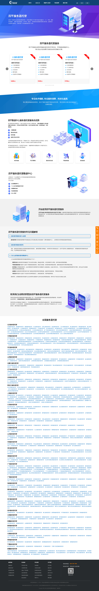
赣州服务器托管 (64, 429)
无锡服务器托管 (20, 406)
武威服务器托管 (55, 535)
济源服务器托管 (81, 444)
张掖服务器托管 (64, 535)
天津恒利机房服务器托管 (85, 343)
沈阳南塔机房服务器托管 (51, 373)
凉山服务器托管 (16, 504)
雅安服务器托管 (57, 502)
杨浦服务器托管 (63, 395)
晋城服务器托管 (45, 359)
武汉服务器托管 (11, 450)
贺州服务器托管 (14, 480)
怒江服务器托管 (50, 518)
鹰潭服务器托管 (55, 429)
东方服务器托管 (81, 485)
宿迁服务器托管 (31, 408)
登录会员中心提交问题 (74, 566)
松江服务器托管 (30, 397)
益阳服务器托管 (81, 458)
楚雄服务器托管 (80, 517)
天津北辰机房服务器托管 (73, 343)
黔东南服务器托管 (74, 512)
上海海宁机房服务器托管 (84, 398)
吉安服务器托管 (72, 429)
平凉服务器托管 (72, 535)
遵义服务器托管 (29, 512)
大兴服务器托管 (24, 328)
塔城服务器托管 (41, 552)
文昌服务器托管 (64, 485)
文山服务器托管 (13, 518)
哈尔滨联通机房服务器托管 (67, 389)
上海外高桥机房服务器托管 (14, 400)
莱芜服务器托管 (22, 437)
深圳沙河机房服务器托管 (78, 471)
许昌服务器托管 (14, 445)
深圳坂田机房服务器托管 (15, 474)
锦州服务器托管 (63, 371)
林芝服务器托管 (64, 523)
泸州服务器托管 (38, 501)
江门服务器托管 (63, 466)
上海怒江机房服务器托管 (78, 400)
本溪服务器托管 (45, 371)
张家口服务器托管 (65, 349)
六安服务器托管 (31, 420)
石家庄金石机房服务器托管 (53, 351)
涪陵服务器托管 (20, 491)
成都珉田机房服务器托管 (81, 504)
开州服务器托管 (62, 495)
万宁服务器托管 (72, 485)
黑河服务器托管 (21, 389)
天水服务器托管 (47, 535)
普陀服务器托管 (45, 395)
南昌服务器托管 (11, 429)
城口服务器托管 (18, 495)
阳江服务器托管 (48, 467)
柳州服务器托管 (20, 479)
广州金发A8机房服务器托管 (79, 469)
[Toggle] (10, 236)
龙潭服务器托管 (28, 379)
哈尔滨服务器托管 (11, 387)
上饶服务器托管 (14, 431)
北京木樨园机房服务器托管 (82, 328)
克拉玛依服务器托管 (23, 550)
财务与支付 (50, 572)
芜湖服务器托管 (20, 419)
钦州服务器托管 (64, 479)
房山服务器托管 (73, 326)
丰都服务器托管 (27, 495)
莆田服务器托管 (28, 425)
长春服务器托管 (11, 379)
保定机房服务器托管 (38, 352)
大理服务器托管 (33, 518)
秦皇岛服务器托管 (30, 349)
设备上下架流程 (25, 570)
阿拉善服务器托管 (35, 367)
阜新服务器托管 (80, 371)
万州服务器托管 (11, 491)
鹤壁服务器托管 (55, 444)
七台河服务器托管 (86, 387)
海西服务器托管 (73, 541)
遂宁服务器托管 (72, 501)
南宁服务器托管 (11, 479)
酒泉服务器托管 (81, 535)
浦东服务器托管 (13, 397)
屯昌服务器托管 (14, 487)
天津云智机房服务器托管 (46, 343)
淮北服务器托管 (55, 419)
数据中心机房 (47, 2)
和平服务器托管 (11, 338)
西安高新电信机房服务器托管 (17, 529)
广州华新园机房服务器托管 (24, 471)
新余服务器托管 (47, 429)
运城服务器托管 (71, 359)
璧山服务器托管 (85, 493)
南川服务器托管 (81, 496)
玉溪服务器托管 (28, 517)
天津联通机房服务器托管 (20, 343)
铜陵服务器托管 (64, 419)
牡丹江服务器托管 (12, 389)
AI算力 (30, 2)
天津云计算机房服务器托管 (59, 343)
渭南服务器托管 (45, 527)
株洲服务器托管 (20, 458)
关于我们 (50, 565)
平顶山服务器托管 (37, 444)
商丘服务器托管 (50, 445)
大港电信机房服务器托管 (80, 339)
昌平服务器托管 (15, 328)
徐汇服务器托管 (20, 395)
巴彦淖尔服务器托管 (79, 365)
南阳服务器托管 (41, 445)
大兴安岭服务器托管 (40, 389)
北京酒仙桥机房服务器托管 (17, 331)
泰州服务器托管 (23, 408)
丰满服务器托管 (45, 379)
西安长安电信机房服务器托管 (77, 529)
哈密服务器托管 (42, 550)
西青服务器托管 (71, 338)
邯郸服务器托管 (39, 349)
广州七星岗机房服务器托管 (51, 471)
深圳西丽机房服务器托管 (48, 472)
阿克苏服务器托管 (81, 550)
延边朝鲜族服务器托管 (58, 381)
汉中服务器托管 (63, 527)
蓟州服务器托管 (56, 339)
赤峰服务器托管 (39, 365)
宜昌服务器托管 (37, 450)
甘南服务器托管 (40, 537)
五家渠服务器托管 (17, 554)
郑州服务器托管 (11, 444)
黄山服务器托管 (81, 419)
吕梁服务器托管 (13, 360)
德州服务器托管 (39, 437)
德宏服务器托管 (41, 518)
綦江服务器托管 (42, 493)
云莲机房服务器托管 (40, 400)
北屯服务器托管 (26, 554)
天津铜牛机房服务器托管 (51, 341)
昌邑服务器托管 (20, 379)
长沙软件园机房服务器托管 (51, 459)
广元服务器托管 (64, 501)
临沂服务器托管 (30, 437)
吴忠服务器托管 (29, 546)
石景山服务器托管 (46, 326)
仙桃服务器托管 (39, 451)
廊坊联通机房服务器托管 (78, 352)
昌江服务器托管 (49, 487)
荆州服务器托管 (80, 450)
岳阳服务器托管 (54, 458)
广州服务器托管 (11, 466)
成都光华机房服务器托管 (27, 504)
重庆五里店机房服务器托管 (74, 506)
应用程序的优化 (38, 570)
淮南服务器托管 (37, 419)
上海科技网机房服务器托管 (34, 398)
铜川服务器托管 (20, 527)
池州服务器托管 (49, 420)
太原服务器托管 (11, 359)
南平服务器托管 (63, 425)
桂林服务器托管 (28, 479)
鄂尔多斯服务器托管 (57, 365)
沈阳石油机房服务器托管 (64, 373)
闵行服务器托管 (71, 395)
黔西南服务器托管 (56, 512)
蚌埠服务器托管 (28, 419)
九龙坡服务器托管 (65, 491)
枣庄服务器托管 (37, 436)
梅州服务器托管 (22, 467)
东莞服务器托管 (65, 467)
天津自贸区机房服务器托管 (64, 341)
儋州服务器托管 (55, 485)
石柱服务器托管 (20, 496)
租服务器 (10, 565)
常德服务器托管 (63, 458)
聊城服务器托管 (48, 437)
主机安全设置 (37, 567)
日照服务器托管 (13, 437)
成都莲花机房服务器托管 (23, 506)
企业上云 (38, 2)
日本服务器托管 (75, 373)
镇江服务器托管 (14, 408)
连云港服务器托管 (63, 406)
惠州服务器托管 (13, 467)
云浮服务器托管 (15, 469)
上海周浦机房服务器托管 (79, 397)
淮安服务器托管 (72, 406)
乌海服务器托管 (30, 365)
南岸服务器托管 (75, 491)
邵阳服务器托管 (45, 458)
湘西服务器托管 (40, 459)
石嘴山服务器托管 (20, 546)
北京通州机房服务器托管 (26, 333)
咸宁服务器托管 (13, 451)
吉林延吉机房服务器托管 (83, 381)
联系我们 (50, 575)
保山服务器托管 (37, 517)
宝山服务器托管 (80, 395)
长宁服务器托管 (28, 395)
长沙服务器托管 (11, 458)
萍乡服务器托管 (29, 429)
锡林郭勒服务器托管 (25, 367)
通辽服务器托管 (48, 365)
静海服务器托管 (48, 339)
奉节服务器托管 (79, 495)
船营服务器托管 (37, 379)
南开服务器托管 (37, 338)
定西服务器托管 (14, 537)
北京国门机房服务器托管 (69, 328)
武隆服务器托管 (44, 495)
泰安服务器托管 (80, 436)
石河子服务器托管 (71, 552)
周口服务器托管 (67, 445)
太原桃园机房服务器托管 (50, 360)
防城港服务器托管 (55, 479)
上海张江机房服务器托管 (34, 402)
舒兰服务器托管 (71, 379)
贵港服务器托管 (72, 479)
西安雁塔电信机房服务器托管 (47, 529)
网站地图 (50, 577)
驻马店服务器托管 (76, 445)
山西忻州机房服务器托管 (24, 360)
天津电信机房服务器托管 (33, 343)
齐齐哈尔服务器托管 (22, 387)
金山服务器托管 (22, 397)
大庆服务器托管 (58, 387)
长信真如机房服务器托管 (21, 402)
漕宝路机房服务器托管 (66, 397)
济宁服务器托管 (71, 436)
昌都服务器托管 (20, 523)
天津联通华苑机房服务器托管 (24, 341)
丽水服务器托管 (13, 414)
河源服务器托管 (39, 467)
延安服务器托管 (54, 527)
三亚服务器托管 (20, 485)
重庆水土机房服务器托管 (61, 506)
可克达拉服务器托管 (61, 552)
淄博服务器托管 (28, 436)
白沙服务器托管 (40, 487)
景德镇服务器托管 (20, 429)
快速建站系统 (11, 575)
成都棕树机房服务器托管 (68, 504)
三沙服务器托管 (28, 485)
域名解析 (36, 565)
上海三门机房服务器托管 (48, 398)
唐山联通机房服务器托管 (40, 351)
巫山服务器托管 (87, 495)
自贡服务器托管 (20, 501)
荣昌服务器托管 (77, 493)
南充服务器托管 (14, 502)
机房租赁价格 (11, 570)
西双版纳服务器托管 (23, 518)
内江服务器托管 (81, 501)
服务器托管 (10, 567)
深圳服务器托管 (28, 466)
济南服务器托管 (11, 436)
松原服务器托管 (39, 381)
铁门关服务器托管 (35, 554)
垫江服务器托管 (36, 495)
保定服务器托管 (56, 349)
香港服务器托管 (16, 375)
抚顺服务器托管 (37, 371)
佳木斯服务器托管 (76, 387)
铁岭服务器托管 (22, 373)
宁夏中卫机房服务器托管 (57, 546)
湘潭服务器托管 (28, 458)
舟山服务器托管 (80, 412)
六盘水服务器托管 (20, 512)
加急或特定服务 (25, 575)
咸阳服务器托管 (37, 527)
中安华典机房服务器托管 (38, 341)
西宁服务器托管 (11, 541)
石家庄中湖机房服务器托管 (67, 351)
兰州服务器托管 (11, 535)
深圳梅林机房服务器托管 (74, 472)
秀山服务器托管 (29, 496)
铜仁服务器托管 (47, 512)
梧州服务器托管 (37, 479)
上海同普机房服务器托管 (65, 400)
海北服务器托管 (28, 541)
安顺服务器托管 (38, 512)
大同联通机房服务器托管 (63, 360)
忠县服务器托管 (53, 495)
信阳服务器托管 (58, 445)
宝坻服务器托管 (22, 339)
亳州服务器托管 (40, 420)
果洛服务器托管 (56, 541)
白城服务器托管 (48, 381)
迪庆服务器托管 (58, 518)
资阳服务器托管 (75, 502)
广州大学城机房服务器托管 (65, 469)
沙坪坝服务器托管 (56, 491)
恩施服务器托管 (30, 451)
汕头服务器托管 (45, 466)
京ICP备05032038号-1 (62, 585)
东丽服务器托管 (63, 338)
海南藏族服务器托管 (47, 541)
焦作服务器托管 (72, 444)
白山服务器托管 (30, 381)
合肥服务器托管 (11, 419)
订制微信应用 (11, 572)
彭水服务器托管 (46, 496)
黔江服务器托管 (25, 493)
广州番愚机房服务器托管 (52, 469)
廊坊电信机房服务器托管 (27, 351)
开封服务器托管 (20, 444)
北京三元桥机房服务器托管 (66, 333)
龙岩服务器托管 (71, 425)
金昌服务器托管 (29, 535)
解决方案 (65, 2)
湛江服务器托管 (71, 466)
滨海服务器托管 (30, 339)
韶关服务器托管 (20, 466)
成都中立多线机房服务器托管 (54, 504)
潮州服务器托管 (82, 467)
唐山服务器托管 (21, 349)
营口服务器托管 (71, 371)
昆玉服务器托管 (44, 554)
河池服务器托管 (23, 480)
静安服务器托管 (37, 395)
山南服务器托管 (28, 523)
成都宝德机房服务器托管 (48, 506)
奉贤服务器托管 (48, 397)
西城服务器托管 (20, 326)
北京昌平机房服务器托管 (83, 331)
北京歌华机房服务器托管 (56, 331)
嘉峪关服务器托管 (20, 535)
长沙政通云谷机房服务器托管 (66, 459)
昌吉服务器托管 (51, 550)
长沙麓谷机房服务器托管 (80, 459)
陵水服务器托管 (66, 487)
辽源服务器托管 (13, 381)
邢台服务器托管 (48, 349)
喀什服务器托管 (15, 552)
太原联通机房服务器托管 (37, 360)
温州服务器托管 (28, 412)
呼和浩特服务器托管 (12, 365)
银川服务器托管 (11, 546)
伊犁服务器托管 (33, 552)
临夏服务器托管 (31, 537)
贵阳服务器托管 (11, 512)
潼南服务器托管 (51, 493)
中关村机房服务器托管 (37, 330)
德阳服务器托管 (47, 501)
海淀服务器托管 (55, 326)
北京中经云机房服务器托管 (69, 331)
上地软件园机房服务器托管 (75, 330)
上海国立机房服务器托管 (71, 398)
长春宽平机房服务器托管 (70, 381)
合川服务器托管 (63, 496)
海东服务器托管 (20, 541)
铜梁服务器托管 (59, 493)
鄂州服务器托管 (54, 450)
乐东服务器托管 (57, 487)
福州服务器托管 (11, 425)
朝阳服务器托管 (28, 326)
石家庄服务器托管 (11, 349)
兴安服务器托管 (15, 367)
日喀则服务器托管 (37, 523)
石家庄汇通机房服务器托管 (64, 352)
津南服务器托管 (80, 338)
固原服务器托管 (38, 546)
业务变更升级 (24, 572)
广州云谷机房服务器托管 (38, 471)
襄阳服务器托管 (45, 450)
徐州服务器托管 (28, 406)
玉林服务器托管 (81, 479)
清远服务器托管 (56, 467)
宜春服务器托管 (81, 429)
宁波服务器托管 (20, 412)
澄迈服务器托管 (23, 487)
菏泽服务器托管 (65, 437)
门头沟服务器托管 (64, 326)
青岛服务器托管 (20, 436)
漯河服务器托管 (23, 445)
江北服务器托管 (47, 491)
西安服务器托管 (11, 527)
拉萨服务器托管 (11, 523)
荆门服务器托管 (63, 450)
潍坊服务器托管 (63, 436)
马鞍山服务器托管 (46, 419)
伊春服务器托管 (67, 387)
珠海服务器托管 (37, 466)
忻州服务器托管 (80, 359)
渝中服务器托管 (28, 491)
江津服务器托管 (55, 496)
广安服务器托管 (40, 502)
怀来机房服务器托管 (19, 354)
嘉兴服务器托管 (37, 412)
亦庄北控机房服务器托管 (62, 330)
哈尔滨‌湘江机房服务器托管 (81, 389)
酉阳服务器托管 (38, 496)
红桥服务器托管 (54, 338)
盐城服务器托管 (81, 406)
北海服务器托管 (45, 479)
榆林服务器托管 (71, 527)
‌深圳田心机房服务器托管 (61, 472)
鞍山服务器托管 (28, 371)
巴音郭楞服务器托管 (71, 550)
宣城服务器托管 (57, 420)
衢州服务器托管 (71, 412)
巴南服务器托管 (16, 493)
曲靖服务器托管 (20, 517)
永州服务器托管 (14, 459)
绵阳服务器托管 (55, 501)
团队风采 (50, 567)
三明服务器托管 (37, 425)
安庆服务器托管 (72, 419)
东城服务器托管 (11, 326)
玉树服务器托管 (65, 541)
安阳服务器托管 (47, 444)
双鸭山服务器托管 (49, 387)
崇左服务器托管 (40, 480)
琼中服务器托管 (83, 487)
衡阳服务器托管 (37, 458)
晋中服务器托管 (63, 359)
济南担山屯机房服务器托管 (76, 437)
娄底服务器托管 (31, 459)
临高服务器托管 (31, 487)
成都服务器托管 (11, 501)
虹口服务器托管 (54, 395)
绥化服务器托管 (30, 389)
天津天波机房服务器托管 (27, 344)
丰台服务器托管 (37, 326)
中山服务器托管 (73, 467)
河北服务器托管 (45, 338)
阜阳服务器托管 (14, 420)
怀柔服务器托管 (33, 328)
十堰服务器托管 (28, 450)
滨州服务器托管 (56, 437)
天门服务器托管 (56, 451)
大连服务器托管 (20, 371)
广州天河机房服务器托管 (39, 469)
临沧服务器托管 (71, 517)
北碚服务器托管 (83, 491)
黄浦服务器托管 (11, 395)
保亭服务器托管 (75, 487)
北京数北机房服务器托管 (25, 330)
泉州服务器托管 (45, 425)
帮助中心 (36, 577)
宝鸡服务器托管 (28, 527)
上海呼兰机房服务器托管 (21, 398)
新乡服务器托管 (64, 444)
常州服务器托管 (37, 406)
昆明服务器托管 (11, 517)
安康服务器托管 (80, 527)
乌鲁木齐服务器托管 (12, 550)
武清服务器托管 (13, 339)
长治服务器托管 (37, 359)
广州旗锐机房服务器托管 (65, 471)
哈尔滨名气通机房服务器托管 (53, 389)
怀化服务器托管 (23, 459)
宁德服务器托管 (80, 425)
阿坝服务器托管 (83, 502)
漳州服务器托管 (54, 425)
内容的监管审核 (38, 572)
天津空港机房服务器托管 (14, 344)
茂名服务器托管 (80, 466)
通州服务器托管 (82, 326)
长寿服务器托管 (34, 493)
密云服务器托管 (50, 328)
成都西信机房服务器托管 (40, 504)
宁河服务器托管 (39, 339)
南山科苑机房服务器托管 (35, 472)
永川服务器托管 (72, 496)
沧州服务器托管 (83, 349)
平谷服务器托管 (41, 328)
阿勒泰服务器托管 (50, 552)
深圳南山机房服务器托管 (26, 469)
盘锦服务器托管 (13, 373)
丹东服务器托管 (54, 371)
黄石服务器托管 (20, 450)
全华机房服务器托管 (60, 398)
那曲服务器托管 (47, 523)
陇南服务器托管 (23, 537)
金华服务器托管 (63, 412)
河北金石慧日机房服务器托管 (25, 352)
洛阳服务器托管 (28, 444)
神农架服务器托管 (65, 451)
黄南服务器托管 (37, 541)
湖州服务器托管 (45, 412)
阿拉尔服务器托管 (80, 552)
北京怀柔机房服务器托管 (39, 333)
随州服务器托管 (22, 451)
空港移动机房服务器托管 (67, 339)
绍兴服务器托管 (54, 412)
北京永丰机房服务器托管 (31, 331)
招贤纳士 (50, 570)
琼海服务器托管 (47, 485)
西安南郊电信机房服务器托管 (62, 529)
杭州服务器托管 (11, 412)
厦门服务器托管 (20, 425)
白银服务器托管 (38, 535)
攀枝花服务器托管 (29, 501)
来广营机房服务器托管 (49, 330)
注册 (87, 3)
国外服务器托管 (83, 373)
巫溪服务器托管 (12, 496)
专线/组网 (56, 2)
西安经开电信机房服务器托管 (32, 529)
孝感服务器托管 (71, 450)
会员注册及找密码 (38, 575)
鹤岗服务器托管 (40, 387)
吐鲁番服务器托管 (33, 550)
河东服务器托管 (20, 338)
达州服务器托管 (49, 502)
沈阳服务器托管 (11, 371)
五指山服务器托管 (37, 485)
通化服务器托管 (22, 381)
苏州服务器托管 (45, 406)
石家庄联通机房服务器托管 (50, 352)
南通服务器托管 (54, 406)
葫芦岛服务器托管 (39, 373)
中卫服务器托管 (47, 546)
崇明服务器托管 (56, 397)
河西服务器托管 (28, 338)
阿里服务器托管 (55, 523)
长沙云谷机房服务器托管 (22, 461)
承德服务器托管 (75, 349)
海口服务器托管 (11, 485)
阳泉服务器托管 (28, 359)
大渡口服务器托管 (37, 491)
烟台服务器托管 (54, 436)
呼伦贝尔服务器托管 (68, 365)
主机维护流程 (24, 567)
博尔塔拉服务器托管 (61, 550)
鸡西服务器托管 (31, 387)
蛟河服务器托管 (54, 379)
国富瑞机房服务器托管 (77, 341)
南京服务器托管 (11, 406)
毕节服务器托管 (65, 512)
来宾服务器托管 (31, 480)
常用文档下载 (24, 565)
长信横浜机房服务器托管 (52, 400)
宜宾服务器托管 (31, 502)
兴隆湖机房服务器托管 (35, 506)
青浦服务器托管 (39, 397)
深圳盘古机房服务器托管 (22, 472)
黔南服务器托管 (83, 512)
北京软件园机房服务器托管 (52, 333)
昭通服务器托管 (45, 517)
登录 (82, 3)
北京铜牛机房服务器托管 (43, 331)
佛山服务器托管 (54, 466)
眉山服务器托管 (23, 502)
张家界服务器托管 (72, 458)
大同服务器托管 (20, 359)
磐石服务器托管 (80, 379)
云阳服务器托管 (70, 495)
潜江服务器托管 (48, 451)
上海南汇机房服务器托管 (47, 402)
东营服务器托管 (45, 436)
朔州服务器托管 (54, 359)
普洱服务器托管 (63, 517)
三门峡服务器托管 (32, 445)
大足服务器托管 (68, 493)
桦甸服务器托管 (63, 379)
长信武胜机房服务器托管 (28, 400)
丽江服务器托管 (54, 517)
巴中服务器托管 (66, 502)
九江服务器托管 (38, 429)
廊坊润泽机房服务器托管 (81, 351)
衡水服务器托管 (16, 351)
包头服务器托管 (22, 365)
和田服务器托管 (24, 552)
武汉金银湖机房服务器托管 (77, 451)
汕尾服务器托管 (30, 467)
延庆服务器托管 (58, 328)
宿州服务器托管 (23, 420)
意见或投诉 (24, 577)
